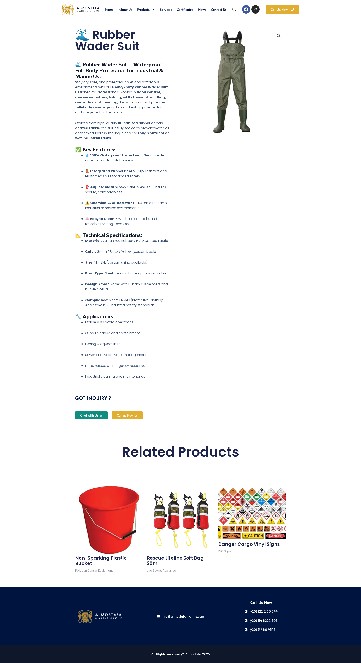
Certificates (185, 9)
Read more (84, 576)
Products (143, 9)
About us (125, 9)
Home (109, 9)
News (202, 9)
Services (166, 9)
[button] (278, 36)
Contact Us (218, 9)
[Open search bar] (234, 9)
